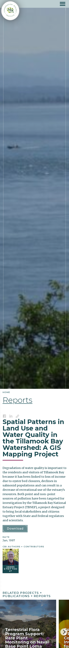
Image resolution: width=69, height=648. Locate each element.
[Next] (63, 632)
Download (15, 528)
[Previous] (5, 632)
